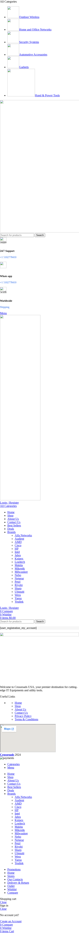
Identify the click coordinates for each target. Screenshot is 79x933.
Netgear (19, 578)
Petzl (17, 581)
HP (17, 548)
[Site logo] (20, 499)
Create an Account (10, 921)
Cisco (18, 545)
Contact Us (21, 712)
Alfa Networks (23, 535)
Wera (18, 595)
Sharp (18, 588)
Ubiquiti (19, 591)
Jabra (18, 555)
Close (3, 902)
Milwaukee (21, 571)
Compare (12, 892)
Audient (19, 538)
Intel (17, 552)
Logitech (20, 561)
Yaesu (18, 598)
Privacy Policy (23, 716)
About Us (20, 709)
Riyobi (19, 585)
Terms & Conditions (26, 719)
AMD (18, 542)
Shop (18, 706)
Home (18, 702)
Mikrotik (20, 568)
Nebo (18, 575)
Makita (19, 565)
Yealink (19, 601)
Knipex (19, 558)
